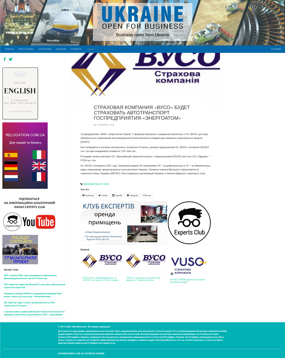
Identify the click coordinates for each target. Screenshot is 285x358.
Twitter (104, 195)
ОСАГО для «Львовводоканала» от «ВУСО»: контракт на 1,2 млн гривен (100, 278)
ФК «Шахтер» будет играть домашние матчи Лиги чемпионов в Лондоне (29, 304)
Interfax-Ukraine (94, 353)
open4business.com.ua (71, 353)
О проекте (75, 49)
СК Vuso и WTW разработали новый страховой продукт (187, 280)
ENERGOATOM (90, 184)
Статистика (45, 49)
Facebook (89, 195)
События (61, 49)
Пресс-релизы (26, 49)
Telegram (133, 195)
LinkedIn (118, 195)
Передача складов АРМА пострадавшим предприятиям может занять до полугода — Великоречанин (32, 295)
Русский (276, 49)
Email (148, 195)
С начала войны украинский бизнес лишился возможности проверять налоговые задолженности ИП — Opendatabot (34, 313)
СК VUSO (104, 184)
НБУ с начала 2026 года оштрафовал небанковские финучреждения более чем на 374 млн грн (30, 277)
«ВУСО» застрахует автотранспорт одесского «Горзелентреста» (143, 278)
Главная (9, 49)
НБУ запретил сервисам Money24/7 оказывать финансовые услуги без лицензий (34, 286)
